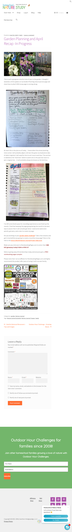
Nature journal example (14, 318)
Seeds (37, 318)
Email (24, 377)
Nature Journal (20, 316)
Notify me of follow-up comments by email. (24, 393)
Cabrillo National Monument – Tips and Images (15, 325)
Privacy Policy (8, 521)
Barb (21, 35)
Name (10, 377)
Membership (8, 20)
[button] (71, 2)
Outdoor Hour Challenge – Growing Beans (40, 325)
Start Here (7, 13)
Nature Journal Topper (28, 318)
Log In (26, 13)
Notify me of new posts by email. (20, 397)
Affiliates (33, 498)
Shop (18, 13)
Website (38, 377)
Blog (32, 13)
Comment (11, 352)
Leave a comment (29, 35)
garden (13, 316)
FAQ (41, 498)
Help (39, 13)
